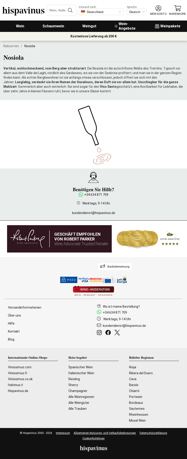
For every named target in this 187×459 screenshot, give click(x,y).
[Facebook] (109, 333)
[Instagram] (100, 333)
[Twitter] (118, 333)
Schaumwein (53, 26)
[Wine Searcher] (148, 239)
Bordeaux (136, 403)
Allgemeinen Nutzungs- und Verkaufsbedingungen (105, 433)
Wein (20, 26)
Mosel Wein (137, 420)
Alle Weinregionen (81, 397)
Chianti (134, 391)
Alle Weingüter (78, 403)
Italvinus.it (15, 385)
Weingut (89, 26)
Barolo (133, 385)
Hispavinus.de (18, 391)
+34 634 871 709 (96, 194)
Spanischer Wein (80, 367)
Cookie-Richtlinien (94, 438)
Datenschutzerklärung (153, 433)
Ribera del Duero (141, 373)
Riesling (74, 379)
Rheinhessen (138, 414)
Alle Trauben (77, 408)
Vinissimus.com (19, 367)
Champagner (77, 391)
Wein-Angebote (127, 26)
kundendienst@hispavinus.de (93, 213)
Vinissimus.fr (17, 373)
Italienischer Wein (81, 373)
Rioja (132, 367)
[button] (158, 10)
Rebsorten (11, 46)
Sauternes (137, 408)
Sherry (73, 385)
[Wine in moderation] (93, 291)
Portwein (135, 397)
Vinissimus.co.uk (20, 379)
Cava (132, 379)
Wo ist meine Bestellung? (121, 306)
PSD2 (71, 279)
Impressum (63, 433)
